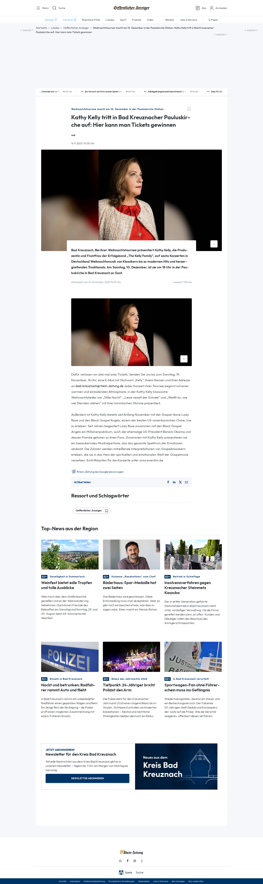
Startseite (41, 27)
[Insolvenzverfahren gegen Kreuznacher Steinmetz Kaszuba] (193, 554)
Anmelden (221, 8)
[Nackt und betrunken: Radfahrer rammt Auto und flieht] (70, 656)
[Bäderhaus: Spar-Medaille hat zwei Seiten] (131, 554)
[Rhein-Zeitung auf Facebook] (127, 861)
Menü (45, 8)
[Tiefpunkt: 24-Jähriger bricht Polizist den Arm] (131, 656)
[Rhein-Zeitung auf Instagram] (135, 861)
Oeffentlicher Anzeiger (76, 27)
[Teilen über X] (180, 482)
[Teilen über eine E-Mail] (186, 482)
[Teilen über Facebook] (168, 482)
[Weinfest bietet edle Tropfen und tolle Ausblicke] (70, 554)
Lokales (55, 27)
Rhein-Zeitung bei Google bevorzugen (100, 472)
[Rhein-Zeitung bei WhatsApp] (120, 861)
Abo (204, 8)
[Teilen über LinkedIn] (174, 482)
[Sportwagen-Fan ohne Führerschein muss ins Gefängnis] (193, 656)
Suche (62, 8)
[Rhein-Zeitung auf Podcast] (142, 861)
